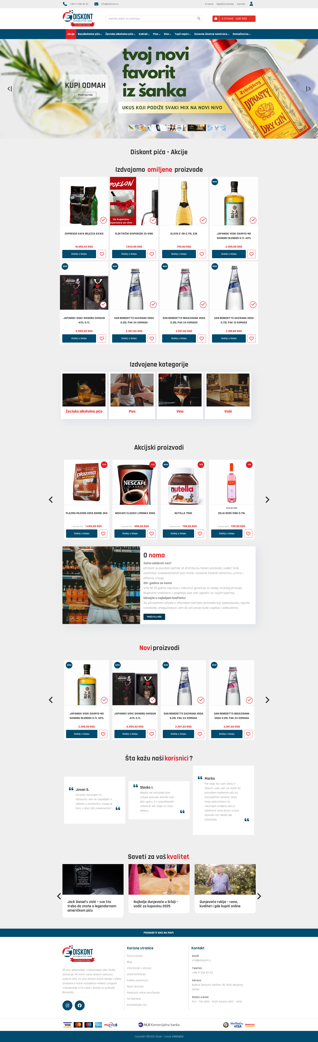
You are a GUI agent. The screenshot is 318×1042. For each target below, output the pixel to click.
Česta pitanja (135, 956)
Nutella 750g (183, 513)
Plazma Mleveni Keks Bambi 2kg (86, 513)
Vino (166, 34)
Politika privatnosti (137, 980)
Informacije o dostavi (139, 968)
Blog (129, 962)
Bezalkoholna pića (89, 34)
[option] (159, 89)
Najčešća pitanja (225, 4)
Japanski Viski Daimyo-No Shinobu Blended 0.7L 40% (234, 236)
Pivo (155, 34)
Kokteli (143, 34)
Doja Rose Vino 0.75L (231, 513)
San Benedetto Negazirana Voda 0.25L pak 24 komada (184, 320)
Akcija (71, 34)
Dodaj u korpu (79, 254)
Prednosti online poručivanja (143, 993)
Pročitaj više (75, 89)
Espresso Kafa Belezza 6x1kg (84, 234)
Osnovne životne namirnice (210, 34)
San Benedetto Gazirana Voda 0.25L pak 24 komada (134, 320)
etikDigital (177, 1036)
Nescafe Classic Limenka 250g (135, 513)
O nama (209, 4)
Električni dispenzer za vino (134, 234)
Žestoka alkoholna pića (119, 34)
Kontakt (241, 4)
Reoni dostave (135, 986)
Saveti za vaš (158, 857)
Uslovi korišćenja (136, 974)
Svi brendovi (134, 999)
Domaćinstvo (240, 34)
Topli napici (182, 34)
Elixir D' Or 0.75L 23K (183, 234)
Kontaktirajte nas (137, 1005)
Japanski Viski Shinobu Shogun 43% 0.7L (84, 320)
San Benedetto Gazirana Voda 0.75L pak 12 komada (234, 320)
